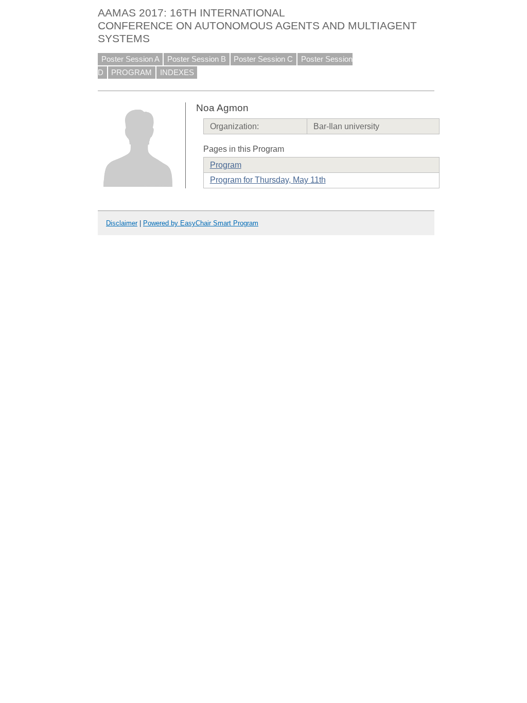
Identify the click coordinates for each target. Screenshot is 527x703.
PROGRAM (131, 72)
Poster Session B (196, 59)
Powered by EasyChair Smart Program (200, 223)
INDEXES (177, 72)
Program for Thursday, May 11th (268, 179)
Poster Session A (130, 59)
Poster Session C (263, 59)
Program (225, 165)
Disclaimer (121, 223)
